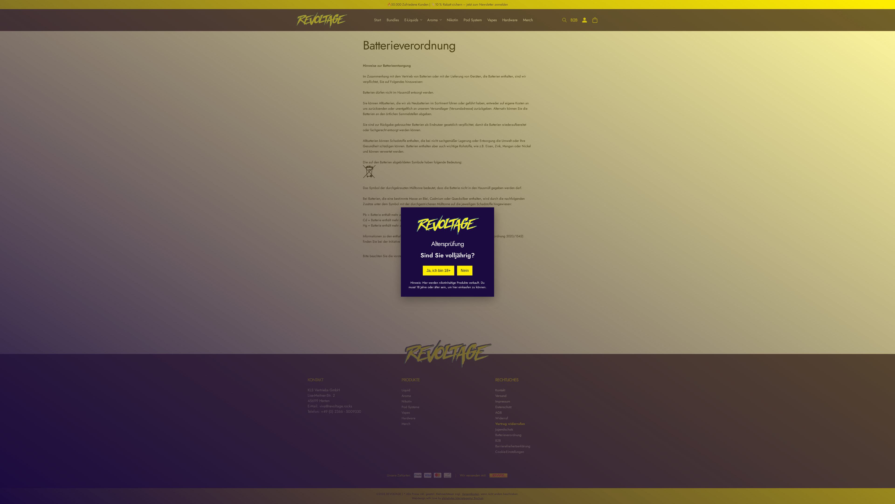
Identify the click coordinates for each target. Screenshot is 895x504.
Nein (465, 271)
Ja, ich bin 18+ (439, 271)
